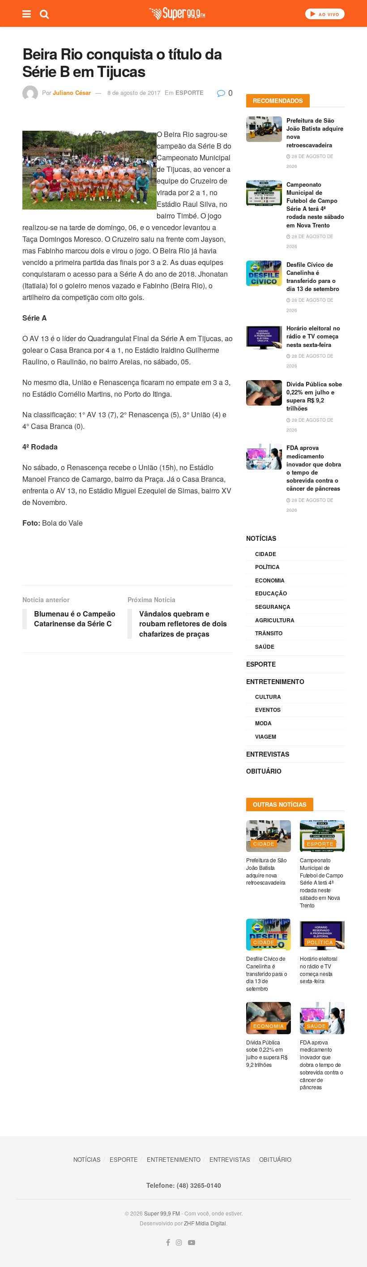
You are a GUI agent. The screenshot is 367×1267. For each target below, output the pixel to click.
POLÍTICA (267, 567)
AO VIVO (328, 14)
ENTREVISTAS (267, 753)
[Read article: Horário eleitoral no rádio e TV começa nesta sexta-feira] (264, 337)
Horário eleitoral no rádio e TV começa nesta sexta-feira (313, 336)
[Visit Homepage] (177, 13)
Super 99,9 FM (162, 1213)
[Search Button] (44, 13)
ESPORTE (189, 92)
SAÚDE (264, 646)
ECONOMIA (270, 580)
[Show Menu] (26, 13)
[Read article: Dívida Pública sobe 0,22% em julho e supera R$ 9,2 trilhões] (264, 393)
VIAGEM (265, 736)
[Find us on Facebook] (168, 1242)
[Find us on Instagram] (179, 1242)
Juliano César (72, 92)
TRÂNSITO (268, 633)
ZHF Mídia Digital (205, 1223)
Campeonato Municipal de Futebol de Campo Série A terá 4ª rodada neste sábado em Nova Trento (315, 204)
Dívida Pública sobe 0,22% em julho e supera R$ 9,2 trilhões (314, 396)
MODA (263, 723)
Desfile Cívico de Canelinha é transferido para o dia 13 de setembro (312, 276)
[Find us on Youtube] (191, 1242)
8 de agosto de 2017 (133, 92)
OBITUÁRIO (264, 770)
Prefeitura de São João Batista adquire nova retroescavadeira (314, 132)
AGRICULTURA (274, 620)
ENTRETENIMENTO (275, 681)
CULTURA (268, 697)
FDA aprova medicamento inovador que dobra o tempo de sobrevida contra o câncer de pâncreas (313, 467)
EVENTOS (268, 710)
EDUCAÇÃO (271, 593)
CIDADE (265, 554)
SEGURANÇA (272, 607)
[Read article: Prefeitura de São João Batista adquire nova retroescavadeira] (264, 129)
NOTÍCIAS (261, 538)
